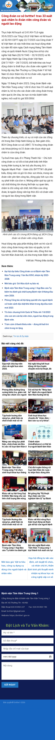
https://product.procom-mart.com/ (23, 718)
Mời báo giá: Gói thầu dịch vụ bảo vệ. (22, 283)
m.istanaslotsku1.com (12, 730)
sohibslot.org (14, 727)
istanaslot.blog (42, 721)
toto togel (33, 727)
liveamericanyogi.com (11, 711)
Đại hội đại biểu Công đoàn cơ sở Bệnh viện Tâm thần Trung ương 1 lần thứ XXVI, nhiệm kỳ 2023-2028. (27, 275)
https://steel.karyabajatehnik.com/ (31, 715)
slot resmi (44, 730)
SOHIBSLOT (48, 705)
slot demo (26, 730)
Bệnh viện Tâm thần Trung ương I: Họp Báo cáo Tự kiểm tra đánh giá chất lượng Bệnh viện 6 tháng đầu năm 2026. (29, 292)
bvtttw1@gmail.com (16, 611)
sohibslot (38, 705)
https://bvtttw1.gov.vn (19, 615)
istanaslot (31, 708)
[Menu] (4, 5)
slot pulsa (35, 730)
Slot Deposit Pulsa (37, 733)
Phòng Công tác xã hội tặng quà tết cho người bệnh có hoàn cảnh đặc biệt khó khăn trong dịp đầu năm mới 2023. (29, 304)
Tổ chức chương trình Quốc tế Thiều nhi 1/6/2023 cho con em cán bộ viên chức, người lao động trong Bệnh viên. (29, 316)
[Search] (50, 6)
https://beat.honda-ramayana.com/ (21, 721)
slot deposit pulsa (29, 711)
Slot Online (24, 733)
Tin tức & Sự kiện (21, 336)
